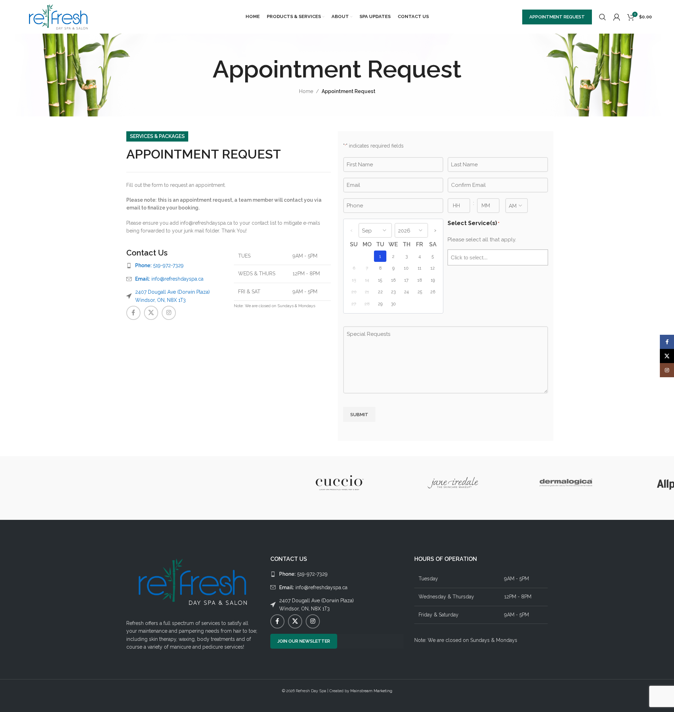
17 (406, 280)
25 (419, 291)
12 (433, 268)
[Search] (602, 17)
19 (433, 280)
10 (406, 268)
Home (306, 91)
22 (380, 291)
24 (406, 291)
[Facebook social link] (133, 313)
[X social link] (151, 313)
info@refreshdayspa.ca (169, 279)
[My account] (617, 17)
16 (393, 280)
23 (393, 291)
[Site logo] (58, 16)
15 (380, 280)
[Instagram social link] (169, 313)
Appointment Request (557, 16)
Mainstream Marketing (371, 690)
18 (419, 280)
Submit (359, 414)
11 (419, 268)
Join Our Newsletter (303, 641)
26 (432, 291)
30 (393, 303)
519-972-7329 (159, 265)
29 (380, 303)
